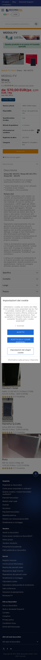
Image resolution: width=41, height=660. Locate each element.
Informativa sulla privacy (18, 360)
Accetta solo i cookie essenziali (20, 340)
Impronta (34, 360)
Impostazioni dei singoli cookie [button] (20, 351)
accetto (20, 332)
